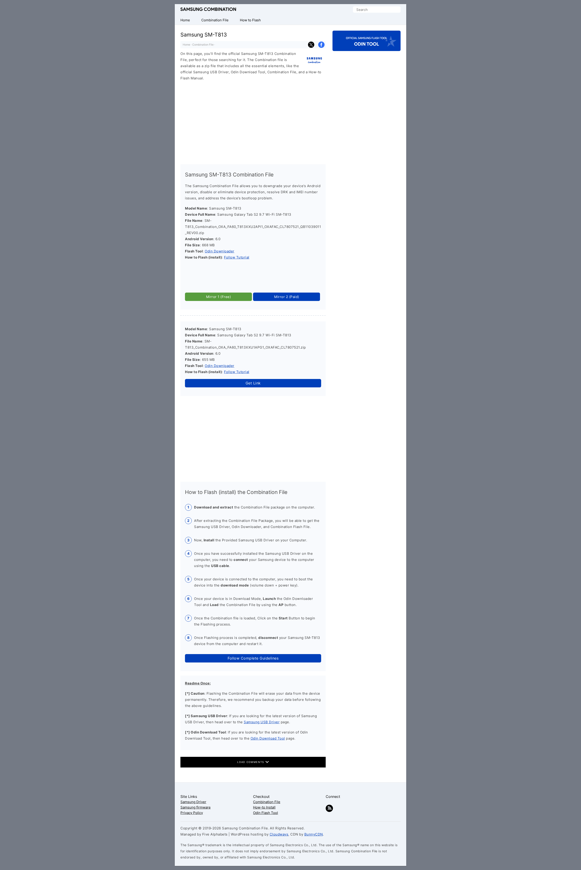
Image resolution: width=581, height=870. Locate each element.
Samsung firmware (195, 807)
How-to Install (264, 807)
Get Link (253, 383)
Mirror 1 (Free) (218, 297)
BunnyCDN (313, 834)
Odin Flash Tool (265, 813)
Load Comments (251, 762)
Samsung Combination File (208, 9)
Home (186, 44)
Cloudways (279, 834)
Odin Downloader (219, 251)
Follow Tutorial (236, 257)
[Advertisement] (253, 120)
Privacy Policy (191, 813)
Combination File (203, 44)
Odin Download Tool (268, 738)
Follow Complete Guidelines (253, 658)
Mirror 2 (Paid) (286, 297)
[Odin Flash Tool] (366, 47)
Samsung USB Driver (262, 722)
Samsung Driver (193, 802)
